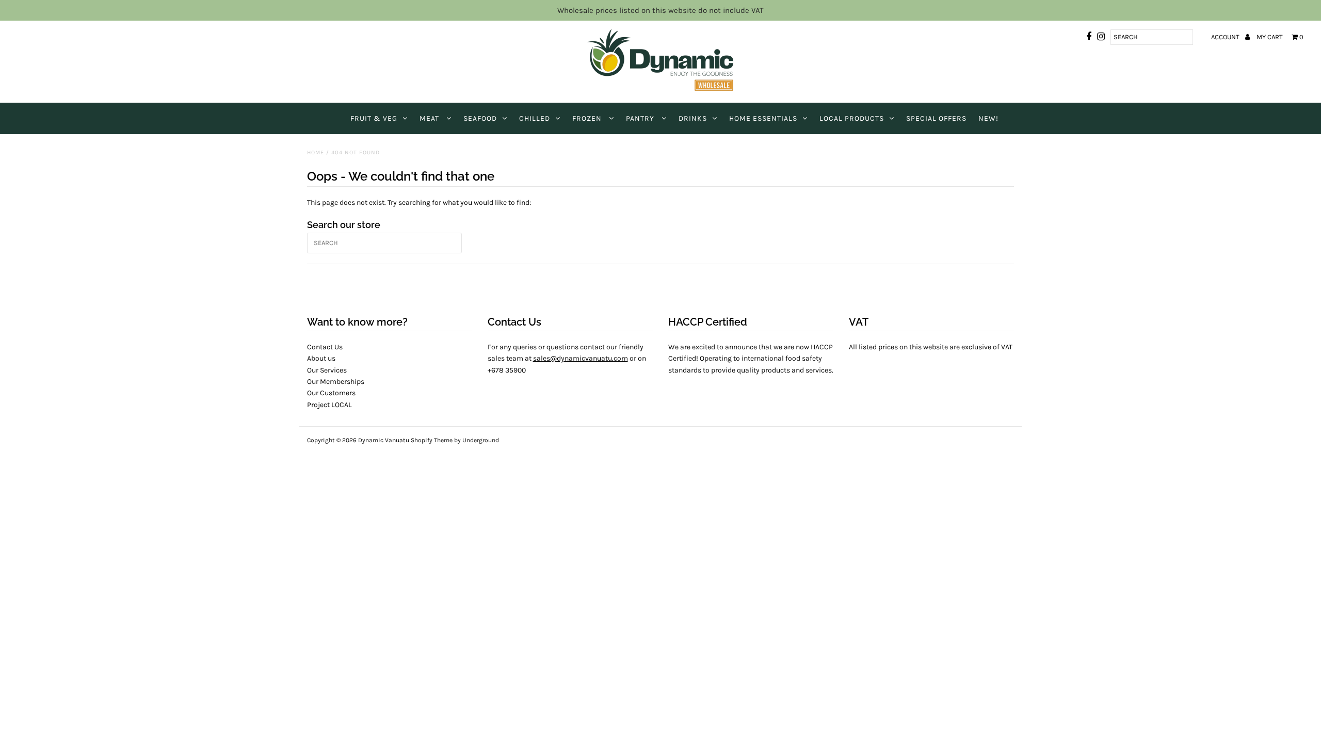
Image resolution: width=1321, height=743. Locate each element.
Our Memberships (335, 381)
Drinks (693, 118)
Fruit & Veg (373, 118)
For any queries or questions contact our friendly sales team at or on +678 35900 (567, 359)
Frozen (588, 118)
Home (315, 152)
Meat (430, 118)
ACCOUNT (1226, 37)
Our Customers (331, 393)
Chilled (534, 118)
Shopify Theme (432, 440)
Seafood (480, 118)
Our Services (327, 370)
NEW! (988, 118)
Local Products (851, 118)
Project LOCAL (329, 404)
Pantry (641, 118)
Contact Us (325, 347)
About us (321, 358)
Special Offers (936, 118)
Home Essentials (763, 118)
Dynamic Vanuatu (383, 440)
